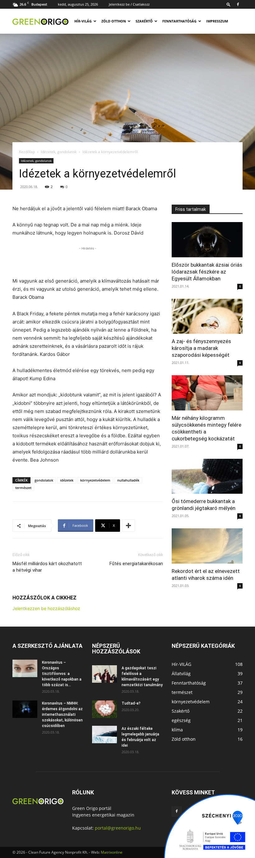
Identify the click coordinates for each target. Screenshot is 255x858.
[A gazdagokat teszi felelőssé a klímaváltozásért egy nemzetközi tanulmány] (104, 674)
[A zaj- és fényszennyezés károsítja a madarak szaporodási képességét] (207, 316)
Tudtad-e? (131, 703)
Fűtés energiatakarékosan (136, 563)
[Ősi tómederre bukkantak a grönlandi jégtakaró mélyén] (207, 476)
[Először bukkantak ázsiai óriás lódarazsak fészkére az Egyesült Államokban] (207, 239)
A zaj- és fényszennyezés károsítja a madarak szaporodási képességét (201, 348)
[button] (228, 4)
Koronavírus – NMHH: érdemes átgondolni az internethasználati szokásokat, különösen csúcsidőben (62, 714)
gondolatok (44, 480)
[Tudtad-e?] (104, 709)
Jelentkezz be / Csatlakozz (129, 4)
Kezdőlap (27, 151)
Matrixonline (112, 852)
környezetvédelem (95, 480)
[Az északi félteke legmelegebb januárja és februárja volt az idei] (104, 734)
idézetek (66, 480)
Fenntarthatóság (179, 21)
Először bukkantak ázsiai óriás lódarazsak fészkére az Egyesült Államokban (207, 272)
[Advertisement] (87, 261)
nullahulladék (128, 480)
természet (23, 487)
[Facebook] (238, 4)
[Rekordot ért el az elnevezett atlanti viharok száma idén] (207, 546)
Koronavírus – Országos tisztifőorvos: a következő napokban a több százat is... (61, 673)
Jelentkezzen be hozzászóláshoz (46, 608)
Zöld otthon (113, 21)
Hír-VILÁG (83, 21)
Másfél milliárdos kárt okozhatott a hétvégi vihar (47, 567)
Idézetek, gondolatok (58, 151)
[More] (128, 525)
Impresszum (217, 21)
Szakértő (144, 21)
